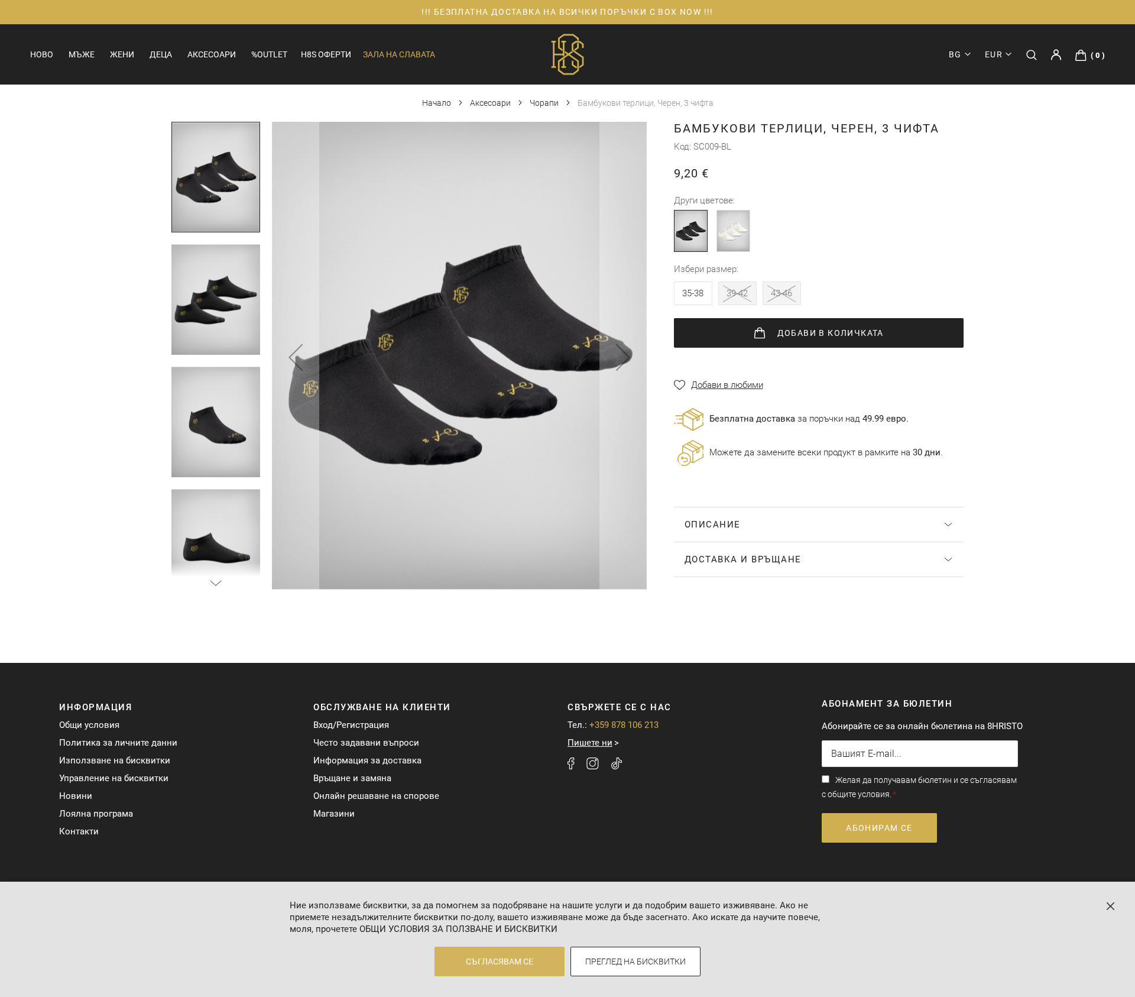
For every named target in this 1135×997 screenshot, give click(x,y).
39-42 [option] (737, 293)
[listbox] (740, 296)
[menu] (158, 54)
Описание (713, 524)
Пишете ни (590, 742)
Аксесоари (491, 103)
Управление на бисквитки (113, 778)
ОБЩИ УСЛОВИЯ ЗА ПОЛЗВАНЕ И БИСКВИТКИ (458, 929)
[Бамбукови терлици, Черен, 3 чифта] (691, 231)
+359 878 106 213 (624, 725)
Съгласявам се (499, 961)
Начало (437, 103)
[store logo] (567, 54)
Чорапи (545, 103)
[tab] (819, 524)
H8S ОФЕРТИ (326, 54)
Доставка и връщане (743, 559)
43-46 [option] (781, 293)
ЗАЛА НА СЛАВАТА (399, 54)
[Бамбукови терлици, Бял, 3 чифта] (733, 231)
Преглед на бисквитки (635, 961)
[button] (998, 54)
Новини (75, 796)
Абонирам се (879, 828)
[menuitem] (41, 54)
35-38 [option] (692, 293)
